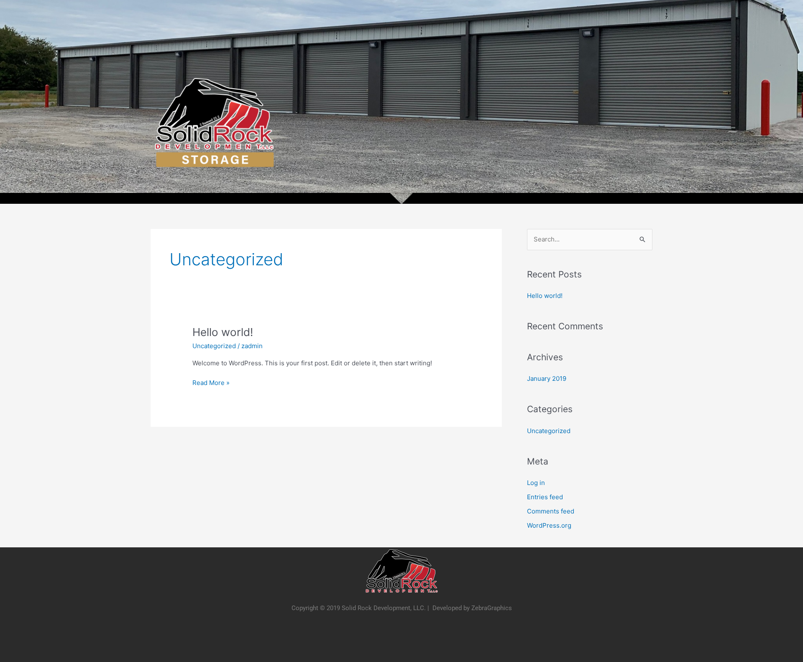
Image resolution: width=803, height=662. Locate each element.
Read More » (211, 382)
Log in (536, 483)
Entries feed (545, 497)
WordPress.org (549, 525)
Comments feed (550, 511)
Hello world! (222, 332)
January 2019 (546, 378)
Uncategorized (214, 346)
